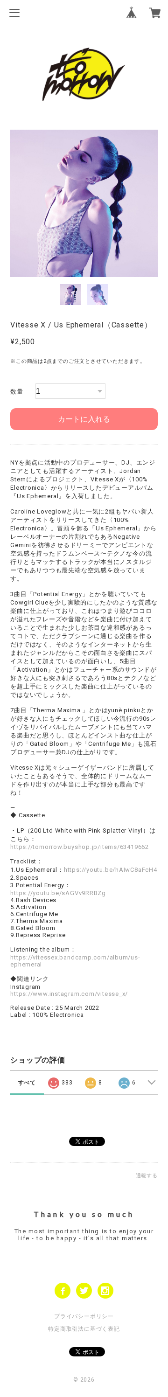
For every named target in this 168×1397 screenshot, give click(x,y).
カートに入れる (84, 419)
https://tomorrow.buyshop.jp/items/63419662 (79, 846)
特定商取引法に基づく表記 (83, 1329)
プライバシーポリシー (84, 1316)
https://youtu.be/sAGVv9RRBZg (58, 893)
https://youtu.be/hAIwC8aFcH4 (110, 869)
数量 (16, 391)
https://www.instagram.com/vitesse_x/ (69, 993)
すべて (27, 1082)
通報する (147, 1176)
